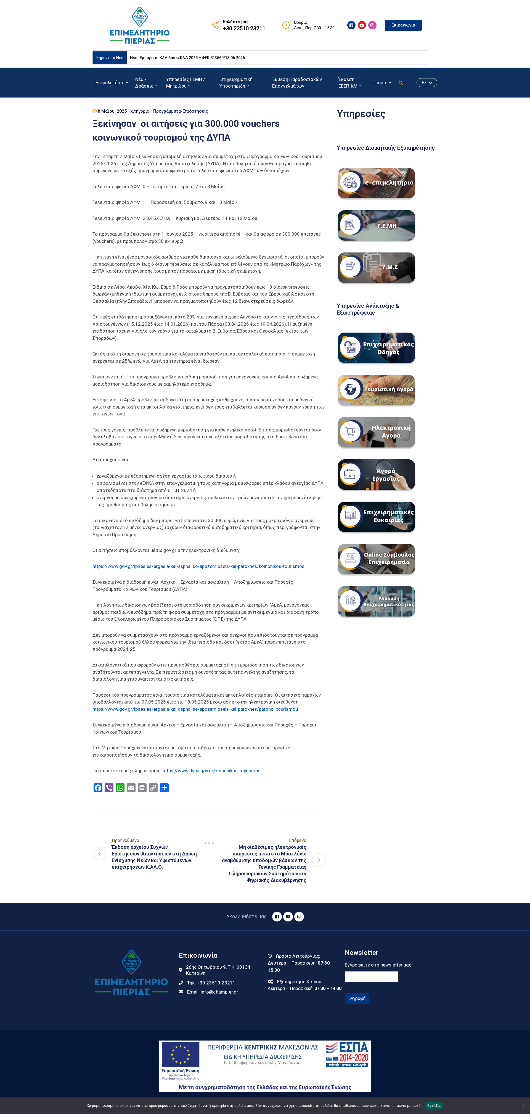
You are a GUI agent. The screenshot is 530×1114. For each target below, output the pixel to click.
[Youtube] (362, 25)
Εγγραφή (356, 998)
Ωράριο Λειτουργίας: (298, 956)
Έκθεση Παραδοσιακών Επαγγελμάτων (297, 83)
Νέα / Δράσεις (144, 83)
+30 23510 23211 (244, 28)
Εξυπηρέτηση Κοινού (299, 981)
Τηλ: (211, 983)
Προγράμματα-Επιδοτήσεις (180, 111)
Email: (213, 992)
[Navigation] (209, 843)
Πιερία (380, 82)
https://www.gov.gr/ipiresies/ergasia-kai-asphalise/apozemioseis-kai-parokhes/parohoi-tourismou (195, 709)
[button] (401, 82)
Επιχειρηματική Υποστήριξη (236, 83)
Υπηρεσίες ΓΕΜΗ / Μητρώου (185, 83)
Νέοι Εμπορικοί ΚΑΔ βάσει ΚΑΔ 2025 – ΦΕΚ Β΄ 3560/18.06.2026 (187, 58)
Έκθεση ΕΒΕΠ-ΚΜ (347, 83)
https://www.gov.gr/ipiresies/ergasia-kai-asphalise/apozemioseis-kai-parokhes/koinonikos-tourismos (198, 566)
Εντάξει (434, 1105)
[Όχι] (523, 1105)
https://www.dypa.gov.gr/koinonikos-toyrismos (212, 770)
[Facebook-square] (351, 25)
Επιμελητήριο (110, 82)
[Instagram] (372, 25)
